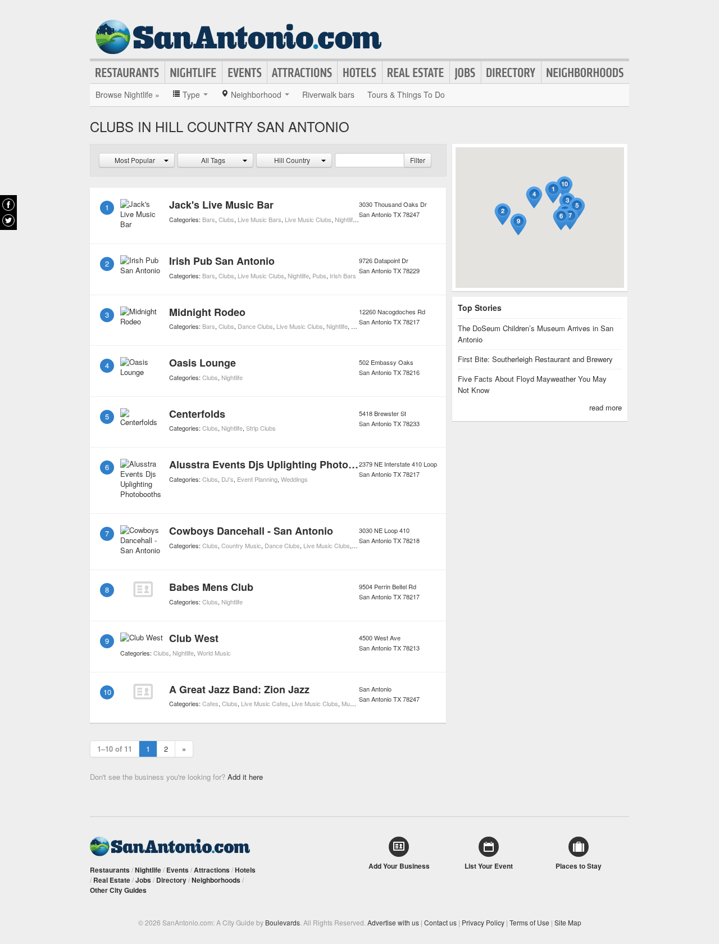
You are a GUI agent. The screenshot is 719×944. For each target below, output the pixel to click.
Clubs (226, 219)
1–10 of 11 (114, 748)
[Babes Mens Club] (142, 589)
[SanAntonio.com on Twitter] (8, 220)
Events (244, 72)
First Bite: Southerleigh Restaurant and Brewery (535, 359)
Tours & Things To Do (406, 94)
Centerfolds (197, 413)
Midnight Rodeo (207, 312)
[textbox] (369, 160)
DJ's (227, 479)
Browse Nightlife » (127, 94)
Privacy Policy (483, 922)
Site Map (567, 922)
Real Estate (416, 72)
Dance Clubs (255, 326)
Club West (194, 638)
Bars (208, 219)
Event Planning (257, 479)
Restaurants (127, 72)
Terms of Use (529, 922)
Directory (511, 72)
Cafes (210, 703)
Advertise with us (393, 922)
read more (605, 407)
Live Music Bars (259, 219)
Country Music (241, 545)
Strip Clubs (261, 427)
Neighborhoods (585, 72)
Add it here (245, 776)
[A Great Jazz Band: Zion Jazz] (142, 691)
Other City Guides (118, 890)
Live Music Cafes (264, 703)
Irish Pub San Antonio (222, 261)
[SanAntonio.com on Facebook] (8, 204)
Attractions (302, 72)
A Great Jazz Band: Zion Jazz (239, 689)
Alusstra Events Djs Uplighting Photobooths (275, 464)
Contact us (440, 922)
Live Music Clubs (308, 219)
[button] (553, 192)
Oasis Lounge (202, 362)
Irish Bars (343, 275)
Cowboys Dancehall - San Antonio (251, 530)
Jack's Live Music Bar (221, 204)
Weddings (294, 479)
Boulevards (282, 922)
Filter (417, 160)
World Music (214, 652)
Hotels (360, 72)
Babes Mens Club (211, 587)
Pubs (319, 275)
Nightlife (193, 72)
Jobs (465, 72)
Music (350, 703)
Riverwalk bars (328, 94)
